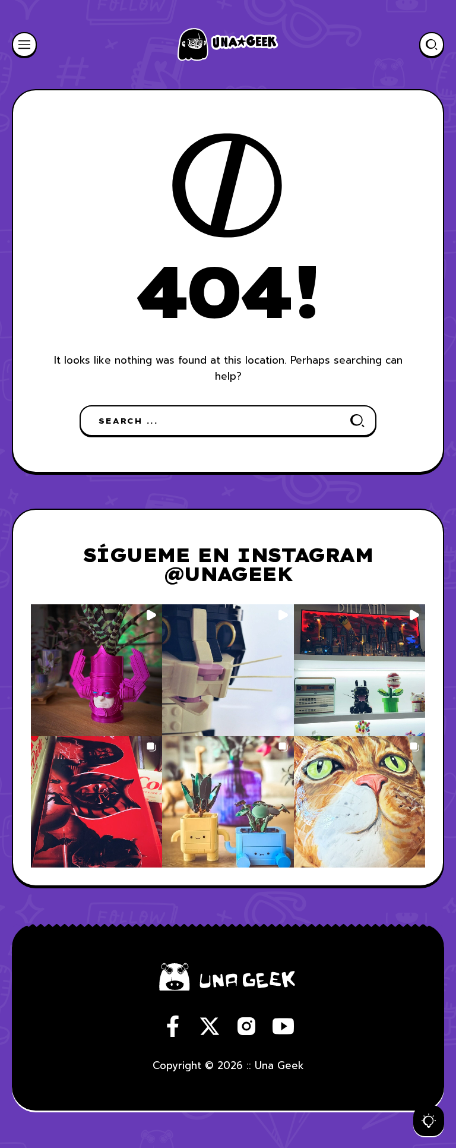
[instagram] (246, 1026)
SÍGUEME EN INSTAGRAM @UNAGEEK (228, 564)
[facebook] (172, 1026)
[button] (96, 670)
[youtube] (283, 1026)
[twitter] (209, 1026)
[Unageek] (228, 44)
